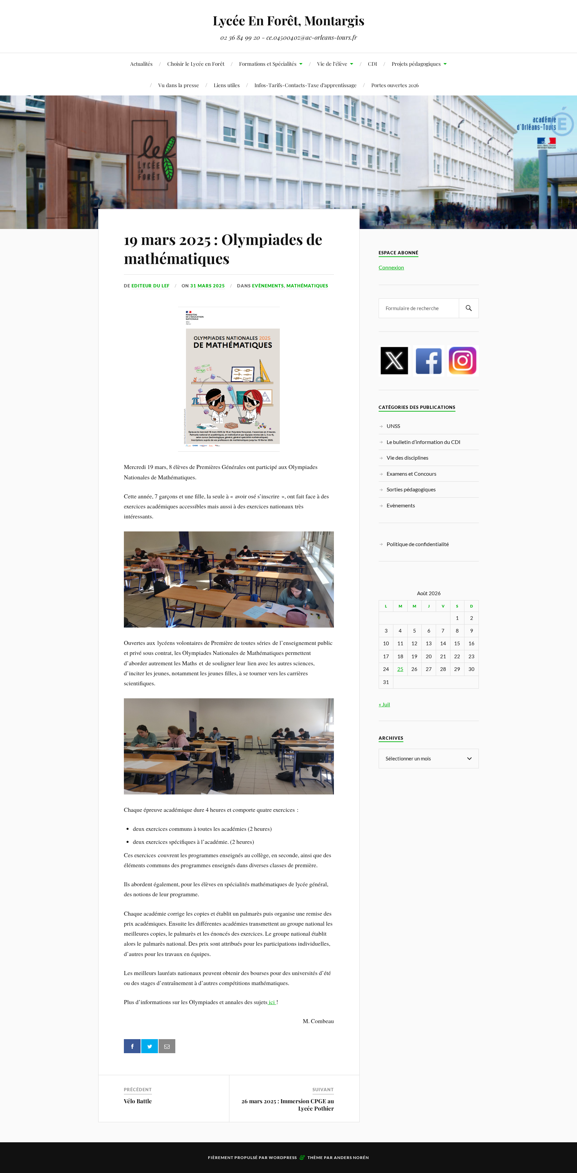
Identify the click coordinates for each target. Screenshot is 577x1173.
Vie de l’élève (332, 63)
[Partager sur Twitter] (149, 1046)
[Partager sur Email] (167, 1046)
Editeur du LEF (151, 285)
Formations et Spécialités (268, 63)
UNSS (393, 426)
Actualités (141, 63)
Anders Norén (351, 1157)
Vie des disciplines (407, 457)
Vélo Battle (138, 1101)
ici (271, 1002)
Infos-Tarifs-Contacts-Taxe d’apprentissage (305, 84)
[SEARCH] (469, 308)
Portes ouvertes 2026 (395, 84)
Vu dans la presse (178, 84)
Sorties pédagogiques (411, 489)
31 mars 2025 (207, 285)
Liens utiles (227, 84)
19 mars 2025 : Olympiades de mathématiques (223, 248)
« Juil (384, 704)
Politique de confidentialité (418, 544)
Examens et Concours (411, 473)
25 (400, 669)
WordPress (283, 1157)
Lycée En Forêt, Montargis (289, 20)
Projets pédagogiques (416, 63)
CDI (372, 63)
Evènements (268, 285)
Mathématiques (307, 285)
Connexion (391, 267)
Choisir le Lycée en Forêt (195, 63)
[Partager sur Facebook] (132, 1046)
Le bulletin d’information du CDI (423, 442)
